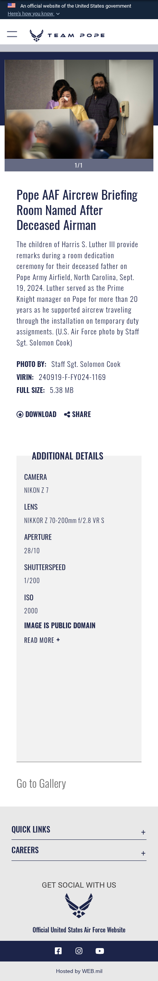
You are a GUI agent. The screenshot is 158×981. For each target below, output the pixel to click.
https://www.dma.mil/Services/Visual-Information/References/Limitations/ (70, 747)
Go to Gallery (41, 782)
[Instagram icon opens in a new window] (79, 951)
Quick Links (31, 829)
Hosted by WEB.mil (79, 971)
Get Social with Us (79, 885)
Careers (25, 850)
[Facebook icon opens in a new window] (58, 951)
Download (39, 414)
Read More (40, 640)
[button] (34, 14)
